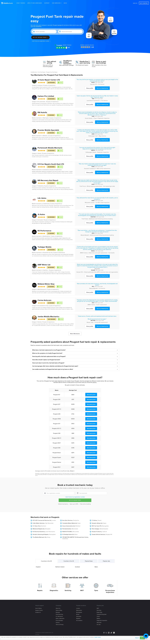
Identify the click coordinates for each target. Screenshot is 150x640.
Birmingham (79, 612)
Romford (43, 526)
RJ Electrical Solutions (39, 531)
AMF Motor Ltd (44, 265)
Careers (58, 622)
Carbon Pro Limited (46, 96)
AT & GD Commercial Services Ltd (42, 520)
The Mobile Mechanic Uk (39, 537)
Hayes (104, 523)
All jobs (99, 624)
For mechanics (59, 616)
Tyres (96, 590)
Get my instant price (102, 88)
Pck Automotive (66, 528)
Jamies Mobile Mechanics (48, 316)
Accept (142, 637)
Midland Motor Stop (46, 284)
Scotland (77, 566)
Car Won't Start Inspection (102, 202)
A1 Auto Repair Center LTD (49, 80)
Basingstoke (105, 526)
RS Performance (44, 231)
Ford (81, 186)
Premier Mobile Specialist (48, 130)
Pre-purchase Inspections (110, 591)
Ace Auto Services (67, 520)
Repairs (39, 590)
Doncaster (40, 220)
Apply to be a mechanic (35, 3)
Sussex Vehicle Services (98, 534)
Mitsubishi (87, 202)
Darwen (40, 322)
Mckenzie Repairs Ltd (38, 528)
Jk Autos (41, 214)
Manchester (75, 528)
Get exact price (91, 394)
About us (58, 608)
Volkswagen (91, 136)
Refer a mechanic (60, 618)
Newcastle (78, 616)
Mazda (82, 235)
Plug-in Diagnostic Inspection (102, 118)
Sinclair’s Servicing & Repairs (40, 534)
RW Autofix (42, 112)
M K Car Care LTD (96, 526)
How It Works (21, 3)
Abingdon (47, 528)
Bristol (77, 614)
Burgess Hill (109, 534)
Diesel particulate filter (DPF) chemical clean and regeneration (101, 272)
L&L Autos (42, 198)
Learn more (97, 637)
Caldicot (104, 531)
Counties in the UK (69, 561)
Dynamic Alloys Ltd (97, 523)
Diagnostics (54, 590)
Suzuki (87, 118)
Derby (48, 537)
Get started (144, 3)
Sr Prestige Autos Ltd (68, 534)
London (54, 520)
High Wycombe (49, 523)
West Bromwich (42, 289)
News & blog (59, 610)
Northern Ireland (59, 566)
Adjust (137, 637)
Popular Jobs (106, 561)
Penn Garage (95, 528)
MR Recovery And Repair (48, 180)
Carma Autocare (44, 300)
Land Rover (90, 100)
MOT (82, 590)
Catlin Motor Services (38, 523)
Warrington (46, 118)
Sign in (135, 3)
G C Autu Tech (37, 526)
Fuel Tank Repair (41, 72)
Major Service (102, 136)
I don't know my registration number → (41, 41)
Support (47, 3)
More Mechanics (75, 333)
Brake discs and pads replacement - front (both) (101, 252)
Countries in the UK (46, 561)
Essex (78, 523)
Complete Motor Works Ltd (69, 523)
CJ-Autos (94, 520)
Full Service (101, 84)
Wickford (77, 526)
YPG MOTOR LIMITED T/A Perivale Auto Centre (75, 537)
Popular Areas (88, 561)
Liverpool (40, 85)
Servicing (68, 590)
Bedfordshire (46, 236)
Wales (96, 566)
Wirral (75, 534)
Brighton (78, 618)
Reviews (67, 45)
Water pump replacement (103, 168)
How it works (38, 608)
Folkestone (41, 186)
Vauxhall (86, 168)
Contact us (38, 612)
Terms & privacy (59, 624)
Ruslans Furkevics (97, 531)
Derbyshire (76, 520)
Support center (39, 610)
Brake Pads (99, 612)
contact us (107, 474)
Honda (78, 272)
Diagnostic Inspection (103, 152)
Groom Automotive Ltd (68, 526)
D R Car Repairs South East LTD (51, 164)
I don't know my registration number (75, 497)
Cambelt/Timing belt (101, 614)
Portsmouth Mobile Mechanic (50, 148)
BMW (81, 252)
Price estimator (59, 620)
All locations (79, 620)
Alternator (99, 622)
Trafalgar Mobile (44, 247)
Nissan (88, 322)
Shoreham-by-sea (47, 252)
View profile (89, 88)
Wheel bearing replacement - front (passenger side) (101, 186)
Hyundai (92, 84)
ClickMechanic (34, 72)
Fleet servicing (59, 614)
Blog (65, 3)
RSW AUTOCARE (67, 531)
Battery (98, 618)
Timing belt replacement (101, 322)
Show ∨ (72, 471)
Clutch (98, 616)
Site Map (37, 634)
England (38, 566)
